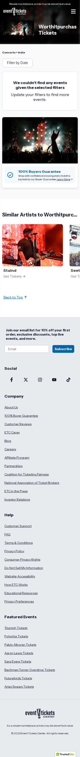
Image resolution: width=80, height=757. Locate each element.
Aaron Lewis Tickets (18, 653)
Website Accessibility (19, 576)
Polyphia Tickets (16, 636)
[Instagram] (40, 380)
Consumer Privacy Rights (22, 560)
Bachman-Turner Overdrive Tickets (29, 670)
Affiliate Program (16, 458)
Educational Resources (21, 593)
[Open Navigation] (73, 11)
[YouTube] (54, 380)
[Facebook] (11, 380)
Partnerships (13, 466)
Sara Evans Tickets (17, 661)
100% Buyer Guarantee (21, 416)
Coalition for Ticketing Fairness (26, 474)
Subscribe (63, 349)
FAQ (7, 534)
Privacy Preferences (19, 601)
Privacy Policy (14, 551)
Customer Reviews (18, 424)
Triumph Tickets (15, 628)
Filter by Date (17, 63)
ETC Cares (12, 432)
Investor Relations (17, 500)
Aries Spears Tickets (19, 687)
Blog (7, 441)
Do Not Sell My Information (23, 568)
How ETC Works (16, 585)
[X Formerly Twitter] (26, 380)
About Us (11, 407)
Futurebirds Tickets (18, 678)
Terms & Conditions (18, 543)
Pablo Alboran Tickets (20, 645)
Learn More (63, 179)
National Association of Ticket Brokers (31, 483)
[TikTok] (68, 380)
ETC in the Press (16, 491)
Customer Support (18, 526)
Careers (10, 449)
